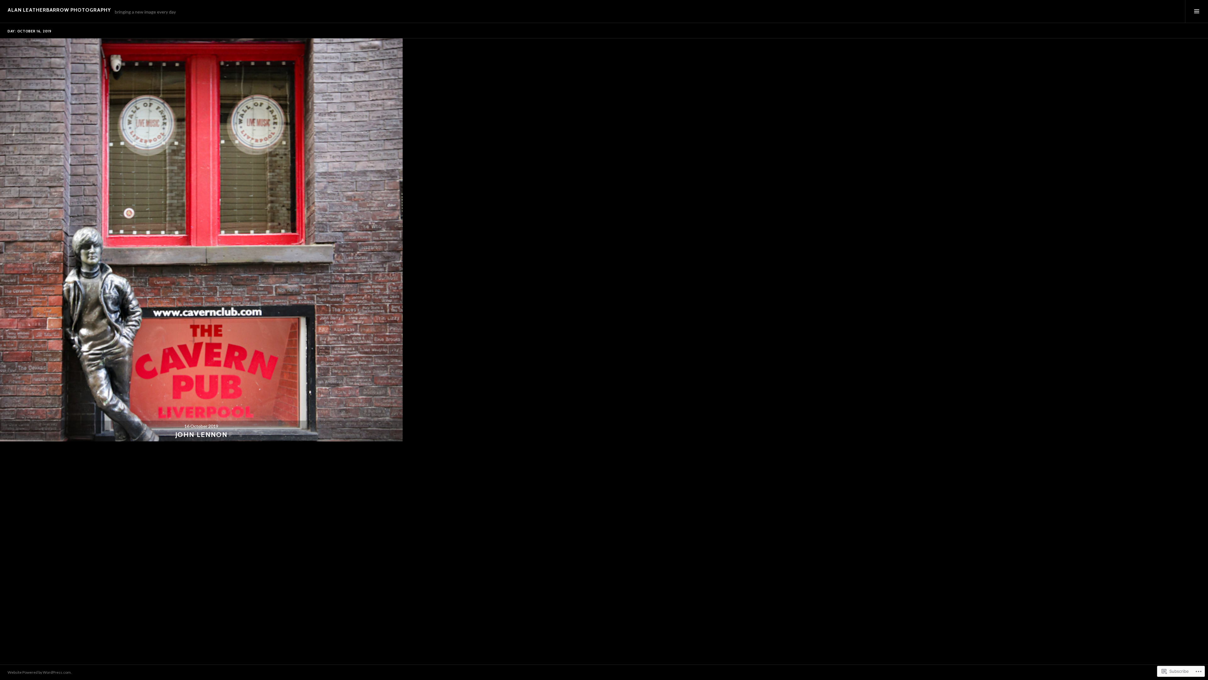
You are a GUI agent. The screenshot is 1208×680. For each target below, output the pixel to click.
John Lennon (201, 434)
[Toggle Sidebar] (1196, 11)
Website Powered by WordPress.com (39, 672)
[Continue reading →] (201, 239)
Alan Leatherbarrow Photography (59, 10)
